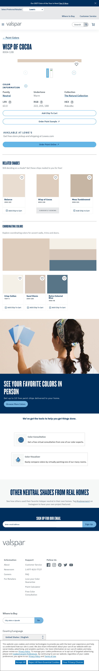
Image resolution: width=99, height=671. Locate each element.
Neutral (7, 95)
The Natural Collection (76, 95)
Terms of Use (50, 656)
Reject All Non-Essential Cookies (44, 662)
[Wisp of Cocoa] (76, 64)
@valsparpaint (83, 501)
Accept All (20, 662)
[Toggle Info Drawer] (59, 86)
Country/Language (13, 631)
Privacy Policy (24, 651)
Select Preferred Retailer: (11, 9)
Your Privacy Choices (73, 662)
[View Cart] (93, 24)
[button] (3, 25)
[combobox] (78, 24)
